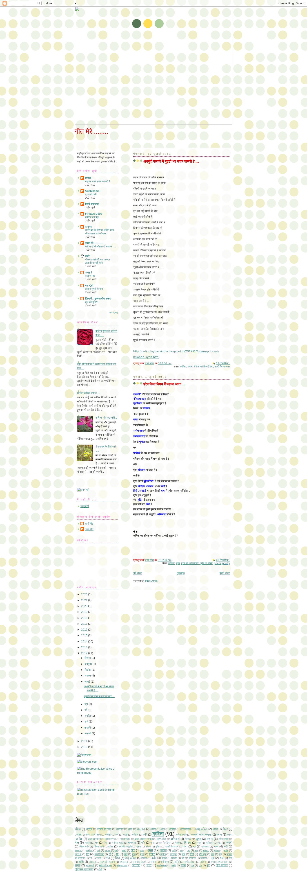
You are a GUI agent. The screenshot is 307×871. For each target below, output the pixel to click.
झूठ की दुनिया (91, 302)
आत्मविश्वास (185, 829)
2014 (84, 641)
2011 (84, 741)
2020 (84, 606)
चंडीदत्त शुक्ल (117, 842)
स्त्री (149, 865)
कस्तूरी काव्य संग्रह (201, 834)
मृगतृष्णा (173, 854)
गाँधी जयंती (223, 839)
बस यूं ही (89, 285)
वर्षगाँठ (144, 858)
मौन (192, 854)
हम (192, 865)
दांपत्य (148, 846)
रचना (98, 858)
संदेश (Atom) (151, 581)
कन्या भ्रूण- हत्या (93, 834)
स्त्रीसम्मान (162, 865)
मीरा (134, 854)
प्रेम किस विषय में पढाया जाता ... (164, 383)
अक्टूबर (89, 664)
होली (100, 869)
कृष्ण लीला (161, 839)
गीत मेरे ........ (91, 131)
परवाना (107, 850)
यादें (212, 854)
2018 (84, 618)
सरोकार (164, 861)
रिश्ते (117, 858)
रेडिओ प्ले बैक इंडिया (203, 366)
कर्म (116, 834)
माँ (110, 854)
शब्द (222, 858)
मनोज (88, 178)
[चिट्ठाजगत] (84, 755)
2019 (84, 611)
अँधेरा (78, 829)
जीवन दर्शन (84, 846)
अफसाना (119, 829)
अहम (130, 829)
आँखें (162, 829)
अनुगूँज (89, 829)
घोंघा (105, 842)
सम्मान (153, 861)
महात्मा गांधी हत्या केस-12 (97, 181)
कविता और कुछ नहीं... (106, 417)
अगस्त (88, 675)
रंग (90, 858)
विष (183, 858)
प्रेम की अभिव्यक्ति (190, 563)
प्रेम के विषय (206, 563)
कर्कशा (108, 834)
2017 (84, 623)
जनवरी (88, 733)
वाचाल (164, 858)
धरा (185, 846)
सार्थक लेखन (190, 861)
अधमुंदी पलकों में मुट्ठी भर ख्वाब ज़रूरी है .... (171, 161)
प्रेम (178, 563)
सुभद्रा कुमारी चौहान (219, 861)
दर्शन (138, 846)
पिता (133, 850)
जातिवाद (209, 842)
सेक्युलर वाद (122, 865)
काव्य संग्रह (110, 839)
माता (125, 854)
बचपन (163, 850)
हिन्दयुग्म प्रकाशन (84, 869)
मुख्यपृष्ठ (181, 573)
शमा (230, 858)
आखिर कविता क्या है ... (88, 393)
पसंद (124, 850)
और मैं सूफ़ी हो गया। (95, 289)
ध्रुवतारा (205, 846)
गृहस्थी (88, 842)
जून (87, 704)
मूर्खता (163, 854)
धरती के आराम (172, 846)
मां (117, 854)
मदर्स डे (78, 854)
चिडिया (187, 842)
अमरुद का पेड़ (91, 217)
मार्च (87, 721)
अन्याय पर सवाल (104, 829)
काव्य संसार (125, 839)
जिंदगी (229, 842)
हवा (208, 865)
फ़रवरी (88, 727)
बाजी (174, 850)
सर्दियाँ (176, 861)
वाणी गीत (89, 523)
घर (96, 842)
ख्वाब (190, 366)
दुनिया (158, 846)
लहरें (87, 256)
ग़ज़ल (210, 838)
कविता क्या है (181, 834)
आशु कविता (201, 829)
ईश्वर (225, 829)
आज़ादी (172, 829)
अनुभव (88, 226)
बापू (181, 850)
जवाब (199, 842)
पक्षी (98, 850)
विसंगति (203, 858)
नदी (226, 846)
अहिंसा (153, 829)
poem (217, 563)
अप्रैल (88, 715)
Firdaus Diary (93, 213)
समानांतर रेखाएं (139, 861)
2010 (84, 747)
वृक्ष (212, 858)
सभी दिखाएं (113, 313)
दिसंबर (88, 657)
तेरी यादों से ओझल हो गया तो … (100, 246)
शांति (81, 861)
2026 (84, 594)
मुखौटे (152, 854)
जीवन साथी (99, 846)
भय (188, 850)
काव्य (219, 834)
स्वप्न (183, 865)
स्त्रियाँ (136, 865)
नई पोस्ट (137, 573)
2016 (84, 629)
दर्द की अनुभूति (125, 846)
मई (86, 710)
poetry (226, 563)
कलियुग (135, 834)
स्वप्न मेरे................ (94, 243)
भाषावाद (206, 850)
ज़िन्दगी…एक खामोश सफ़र (98, 298)
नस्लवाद (78, 850)
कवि (145, 834)
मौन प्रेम (203, 854)
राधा (107, 858)
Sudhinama (92, 191)
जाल (219, 842)
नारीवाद (89, 850)
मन (87, 854)
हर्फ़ (200, 865)
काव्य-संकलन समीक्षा (144, 839)
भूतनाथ (217, 850)
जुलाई (88, 681)
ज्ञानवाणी (84, 506)
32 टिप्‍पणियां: (223, 363)
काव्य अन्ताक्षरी (94, 839)
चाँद (143, 842)
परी (116, 850)
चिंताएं (177, 842)
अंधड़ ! (88, 272)
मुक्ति (142, 854)
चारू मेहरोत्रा (164, 842)
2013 (84, 647)
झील (110, 846)
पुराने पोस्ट (225, 573)
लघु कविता (130, 858)
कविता (183, 366)
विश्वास (174, 858)
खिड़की (188, 839)
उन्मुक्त (78, 834)
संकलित (92, 861)
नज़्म (216, 846)
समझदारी (124, 861)
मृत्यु (183, 854)
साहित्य (203, 861)
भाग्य (196, 850)
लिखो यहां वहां (92, 204)
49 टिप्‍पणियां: (223, 560)
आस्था (215, 829)
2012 (84, 653)
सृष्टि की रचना (105, 865)
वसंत (153, 858)
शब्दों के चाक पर (222, 366)
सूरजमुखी (90, 865)
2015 (84, 635)
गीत (77, 842)
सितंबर (88, 669)
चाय (152, 842)
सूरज (77, 865)
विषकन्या (192, 858)
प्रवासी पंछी (91, 194)
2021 (84, 600)
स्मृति (173, 865)
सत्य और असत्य (107, 861)
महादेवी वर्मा (99, 854)
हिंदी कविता (222, 865)
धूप (194, 846)
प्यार (142, 850)
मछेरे (226, 850)
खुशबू (198, 838)
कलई (125, 834)
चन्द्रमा (132, 842)
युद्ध (220, 854)
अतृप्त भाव (90, 276)
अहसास (141, 829)
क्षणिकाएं (175, 838)
